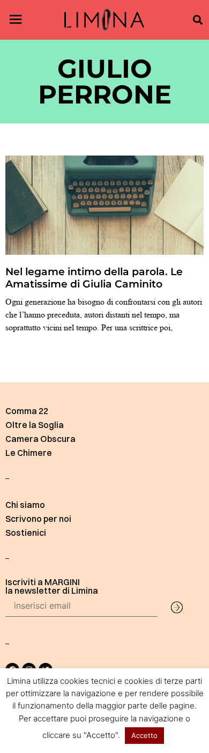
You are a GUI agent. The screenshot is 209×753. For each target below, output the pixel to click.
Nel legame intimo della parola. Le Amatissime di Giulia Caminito (94, 277)
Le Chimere (28, 452)
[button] (197, 20)
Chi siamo (25, 504)
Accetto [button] (144, 735)
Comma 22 (26, 410)
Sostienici (25, 532)
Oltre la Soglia (34, 424)
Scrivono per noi (38, 518)
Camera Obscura (40, 438)
